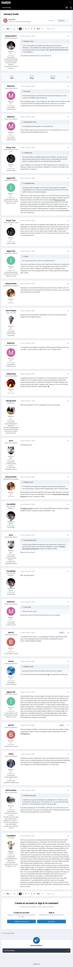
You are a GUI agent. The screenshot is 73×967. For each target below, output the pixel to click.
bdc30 (13, 19)
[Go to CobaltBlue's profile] (11, 845)
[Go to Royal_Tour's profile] (11, 159)
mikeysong (11, 374)
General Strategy (25, 21)
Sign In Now (51, 921)
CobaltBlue (11, 836)
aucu (11, 441)
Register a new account (22, 921)
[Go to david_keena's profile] (11, 799)
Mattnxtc (11, 86)
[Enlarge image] (59, 200)
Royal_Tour (11, 147)
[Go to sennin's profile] (11, 671)
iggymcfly (11, 178)
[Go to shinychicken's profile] (11, 293)
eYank (10, 754)
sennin (11, 661)
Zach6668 (11, 504)
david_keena (11, 790)
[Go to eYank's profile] (11, 763)
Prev (8, 28)
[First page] (4, 29)
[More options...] (68, 36)
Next (38, 28)
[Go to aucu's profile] (11, 450)
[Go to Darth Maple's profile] (11, 320)
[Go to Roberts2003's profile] (11, 45)
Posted (27, 36)
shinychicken (11, 284)
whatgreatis (11, 401)
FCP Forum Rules (9, 950)
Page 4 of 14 (50, 28)
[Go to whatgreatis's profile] (11, 410)
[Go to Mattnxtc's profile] (11, 95)
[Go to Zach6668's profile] (11, 515)
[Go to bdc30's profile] (5, 20)
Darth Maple (11, 311)
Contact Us (36, 964)
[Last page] (42, 29)
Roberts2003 (11, 36)
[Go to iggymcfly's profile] (11, 187)
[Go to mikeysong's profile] (11, 383)
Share (52, 20)
